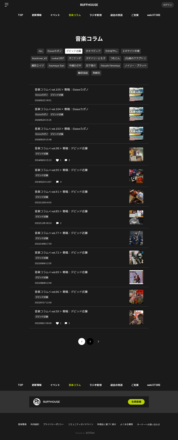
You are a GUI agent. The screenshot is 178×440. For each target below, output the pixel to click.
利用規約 (35, 424)
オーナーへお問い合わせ (148, 425)
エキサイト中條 (130, 51)
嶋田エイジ (38, 65)
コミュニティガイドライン (80, 424)
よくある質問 (126, 424)
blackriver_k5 (39, 58)
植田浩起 (83, 73)
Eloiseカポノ (55, 51)
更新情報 (37, 15)
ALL (41, 51)
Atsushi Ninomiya (110, 65)
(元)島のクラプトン (135, 58)
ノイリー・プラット (136, 65)
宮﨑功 (96, 73)
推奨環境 (22, 424)
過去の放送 (116, 15)
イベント (55, 15)
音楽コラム (75, 15)
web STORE (153, 15)
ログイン (167, 5)
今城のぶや (75, 65)
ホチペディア (93, 51)
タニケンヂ (75, 58)
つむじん (115, 58)
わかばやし (111, 51)
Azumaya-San (56, 65)
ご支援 (135, 15)
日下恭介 (91, 65)
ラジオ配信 (96, 15)
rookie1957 (58, 58)
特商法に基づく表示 (106, 424)
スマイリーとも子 (95, 58)
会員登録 (136, 401)
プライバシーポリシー (53, 424)
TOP (20, 15)
